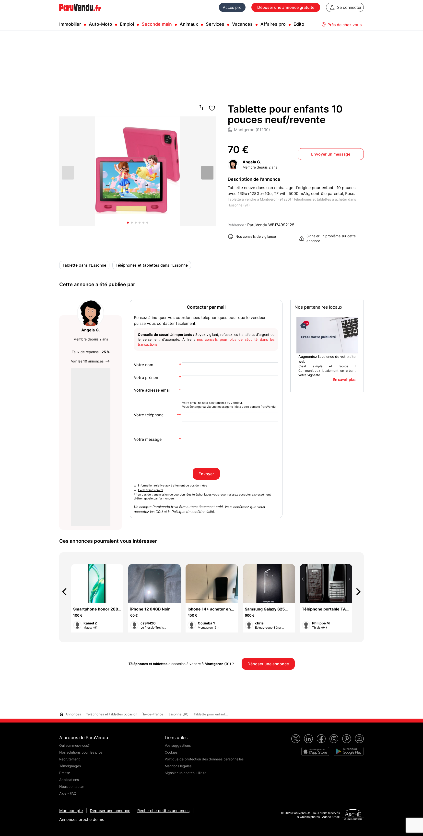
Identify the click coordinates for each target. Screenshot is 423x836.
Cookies (171, 752)
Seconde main (157, 24)
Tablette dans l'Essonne (84, 265)
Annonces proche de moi (82, 819)
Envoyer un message (330, 154)
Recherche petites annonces (163, 810)
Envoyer (206, 473)
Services (215, 24)
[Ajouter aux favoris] (212, 108)
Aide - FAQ (67, 793)
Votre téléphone (149, 415)
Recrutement (69, 759)
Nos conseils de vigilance (255, 236)
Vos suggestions (178, 745)
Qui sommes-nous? (74, 745)
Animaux (189, 24)
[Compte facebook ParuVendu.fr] (321, 738)
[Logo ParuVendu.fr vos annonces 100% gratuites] (80, 13)
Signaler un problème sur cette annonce (331, 238)
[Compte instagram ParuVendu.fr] (333, 738)
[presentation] (66, 591)
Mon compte (71, 810)
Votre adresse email (152, 390)
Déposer (285, 7)
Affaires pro (273, 24)
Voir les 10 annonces (87, 361)
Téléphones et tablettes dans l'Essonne (152, 265)
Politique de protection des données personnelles (204, 759)
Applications (69, 780)
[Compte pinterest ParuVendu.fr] (346, 738)
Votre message (148, 439)
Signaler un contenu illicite (185, 773)
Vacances (242, 24)
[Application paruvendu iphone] (315, 751)
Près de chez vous (345, 24)
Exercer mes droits (150, 490)
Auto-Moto (100, 24)
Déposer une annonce (110, 810)
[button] (207, 172)
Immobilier (70, 24)
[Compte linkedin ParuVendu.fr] (308, 738)
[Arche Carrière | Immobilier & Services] (353, 815)
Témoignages (70, 766)
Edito (299, 24)
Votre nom (143, 364)
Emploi (127, 24)
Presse (64, 773)
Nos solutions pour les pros (80, 752)
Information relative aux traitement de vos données (172, 485)
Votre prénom (146, 377)
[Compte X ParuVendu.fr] (295, 738)
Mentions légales (178, 766)
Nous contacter (71, 786)
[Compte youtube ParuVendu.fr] (359, 738)
